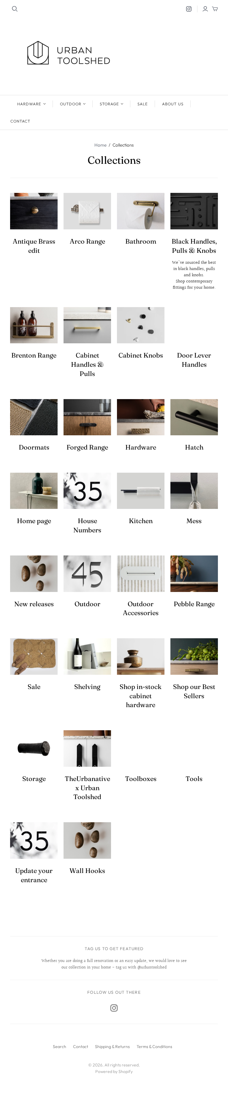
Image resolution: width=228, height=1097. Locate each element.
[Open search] (15, 9)
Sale (142, 103)
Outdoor (70, 103)
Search (59, 1046)
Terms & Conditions (154, 1046)
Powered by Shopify (114, 1071)
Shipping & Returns (112, 1046)
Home (100, 145)
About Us (172, 103)
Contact (20, 121)
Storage (109, 103)
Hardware (29, 103)
